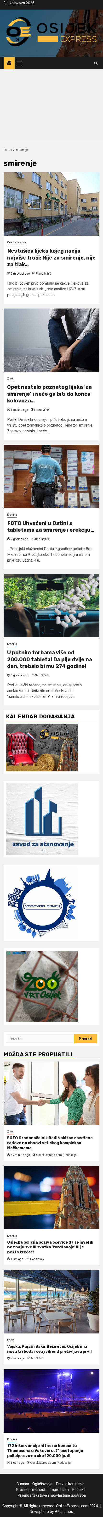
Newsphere (39, 1511)
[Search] (96, 63)
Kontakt (78, 1489)
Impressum (59, 1489)
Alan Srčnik (41, 539)
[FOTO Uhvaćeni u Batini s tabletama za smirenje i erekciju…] (51, 476)
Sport (10, 1340)
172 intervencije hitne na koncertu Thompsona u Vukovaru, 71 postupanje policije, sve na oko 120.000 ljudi (45, 1450)
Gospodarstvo (16, 242)
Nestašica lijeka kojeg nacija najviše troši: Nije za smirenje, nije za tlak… (51, 258)
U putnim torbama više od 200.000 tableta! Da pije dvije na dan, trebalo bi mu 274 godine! (49, 659)
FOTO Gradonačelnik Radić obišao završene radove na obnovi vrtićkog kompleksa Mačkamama (50, 1143)
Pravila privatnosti (31, 1489)
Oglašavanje (42, 1484)
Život (10, 378)
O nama (23, 1484)
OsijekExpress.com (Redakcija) (57, 1155)
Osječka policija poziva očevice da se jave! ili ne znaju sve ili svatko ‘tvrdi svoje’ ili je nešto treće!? (50, 1247)
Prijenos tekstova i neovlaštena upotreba (51, 1495)
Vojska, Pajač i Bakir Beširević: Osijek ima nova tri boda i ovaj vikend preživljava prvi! (49, 1349)
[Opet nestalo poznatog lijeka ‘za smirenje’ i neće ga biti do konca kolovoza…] (51, 340)
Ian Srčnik (37, 1358)
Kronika (12, 514)
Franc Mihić (43, 273)
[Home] (9, 63)
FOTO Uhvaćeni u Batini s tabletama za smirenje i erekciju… (50, 526)
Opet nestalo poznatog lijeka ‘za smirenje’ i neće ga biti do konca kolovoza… (49, 394)
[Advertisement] (51, 105)
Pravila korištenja (70, 1484)
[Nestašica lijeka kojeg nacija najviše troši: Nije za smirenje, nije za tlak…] (51, 204)
